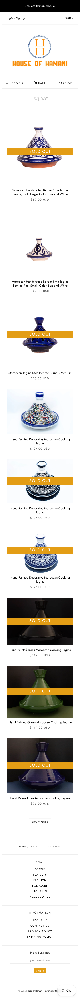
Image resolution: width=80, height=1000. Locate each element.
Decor (40, 869)
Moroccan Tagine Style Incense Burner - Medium (40, 373)
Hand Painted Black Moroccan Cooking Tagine (40, 650)
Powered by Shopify (53, 990)
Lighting (40, 891)
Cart (41, 83)
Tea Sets (40, 875)
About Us (40, 920)
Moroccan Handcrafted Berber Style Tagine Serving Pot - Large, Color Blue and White (40, 192)
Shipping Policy (40, 937)
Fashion (40, 880)
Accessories (40, 897)
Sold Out (40, 151)
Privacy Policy (40, 931)
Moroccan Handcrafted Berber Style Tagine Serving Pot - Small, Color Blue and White (40, 283)
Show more (40, 821)
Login (10, 18)
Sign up (20, 18)
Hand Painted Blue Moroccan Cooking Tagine (40, 798)
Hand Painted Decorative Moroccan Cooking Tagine (40, 441)
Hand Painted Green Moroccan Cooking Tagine (40, 722)
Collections (38, 846)
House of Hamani (34, 990)
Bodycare (40, 886)
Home (22, 846)
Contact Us (40, 926)
